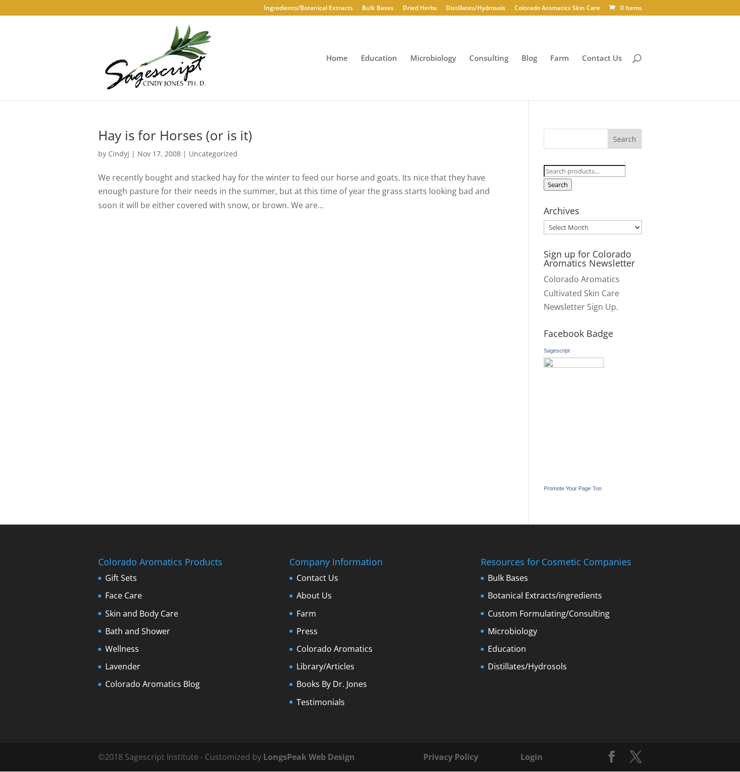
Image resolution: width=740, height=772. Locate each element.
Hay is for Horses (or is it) (175, 135)
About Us (314, 595)
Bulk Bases (378, 8)
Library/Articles (325, 666)
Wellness (122, 648)
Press (307, 631)
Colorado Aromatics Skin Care (557, 8)
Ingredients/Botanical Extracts (308, 8)
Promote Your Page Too (573, 488)
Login (532, 756)
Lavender (122, 666)
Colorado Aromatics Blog (152, 684)
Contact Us (602, 58)
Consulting (488, 58)
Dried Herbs (420, 8)
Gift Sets (121, 577)
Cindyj (118, 153)
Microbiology (433, 58)
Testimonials (321, 702)
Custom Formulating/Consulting (549, 613)
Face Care (123, 595)
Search (558, 184)
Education (379, 58)
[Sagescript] (574, 364)
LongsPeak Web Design (309, 756)
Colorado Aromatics (335, 648)
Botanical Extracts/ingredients (545, 595)
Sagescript (557, 351)
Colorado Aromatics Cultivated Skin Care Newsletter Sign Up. (582, 293)
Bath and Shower (137, 631)
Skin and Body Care (141, 613)
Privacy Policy (449, 756)
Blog (529, 58)
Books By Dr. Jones (332, 684)
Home (337, 58)
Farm (559, 58)
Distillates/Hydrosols (475, 8)
